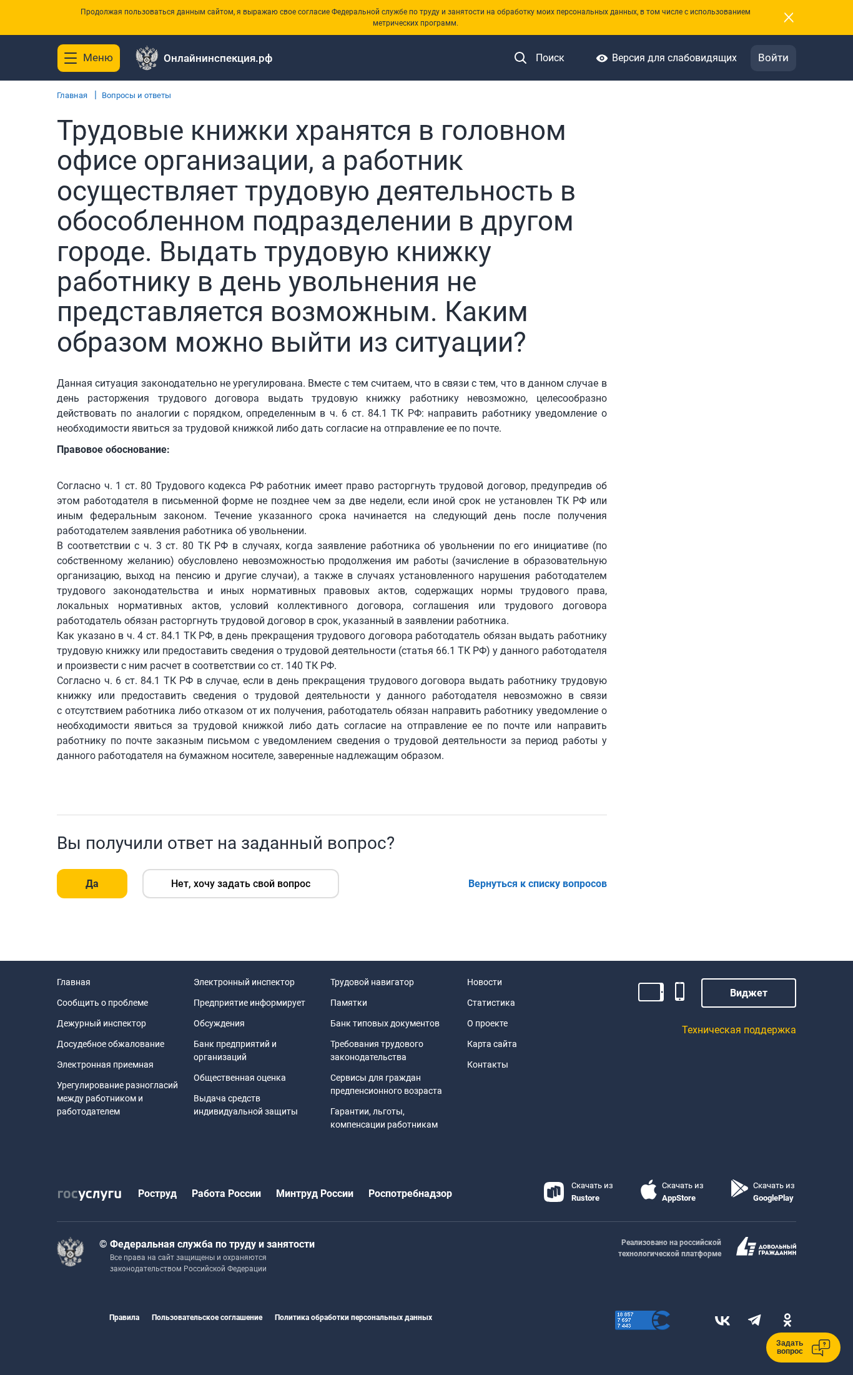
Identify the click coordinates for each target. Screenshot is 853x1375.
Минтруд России (314, 1193)
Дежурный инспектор (101, 1023)
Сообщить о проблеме (102, 1003)
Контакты (487, 1065)
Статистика (491, 1003)
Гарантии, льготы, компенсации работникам (384, 1117)
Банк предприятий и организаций (235, 1050)
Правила (124, 1317)
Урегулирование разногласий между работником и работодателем (117, 1098)
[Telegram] (755, 1320)
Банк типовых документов (385, 1023)
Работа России (226, 1193)
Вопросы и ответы (136, 95)
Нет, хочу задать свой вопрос (240, 884)
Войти (773, 57)
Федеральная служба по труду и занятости (212, 1244)
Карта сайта (492, 1044)
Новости (484, 982)
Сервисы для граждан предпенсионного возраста (386, 1084)
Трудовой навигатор (372, 982)
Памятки (348, 1003)
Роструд (157, 1193)
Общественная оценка (240, 1078)
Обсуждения (219, 1023)
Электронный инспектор (244, 982)
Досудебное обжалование (110, 1044)
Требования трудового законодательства (376, 1050)
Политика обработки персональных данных (353, 1317)
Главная (72, 95)
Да (92, 884)
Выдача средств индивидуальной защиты (246, 1104)
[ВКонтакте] (722, 1320)
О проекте (487, 1023)
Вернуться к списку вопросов (537, 884)
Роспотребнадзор (410, 1193)
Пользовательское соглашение (207, 1317)
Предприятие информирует (249, 1003)
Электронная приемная (105, 1065)
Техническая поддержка (739, 1030)
